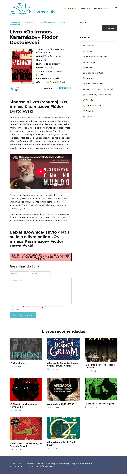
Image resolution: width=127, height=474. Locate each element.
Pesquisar (85, 22)
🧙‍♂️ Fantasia (88, 67)
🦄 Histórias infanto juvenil (95, 56)
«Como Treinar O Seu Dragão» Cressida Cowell (26, 444)
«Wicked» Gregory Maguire (99, 403)
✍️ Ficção (87, 51)
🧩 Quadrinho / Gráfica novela (97, 94)
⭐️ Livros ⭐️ (70, 9)
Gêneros (83, 9)
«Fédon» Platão (18, 363)
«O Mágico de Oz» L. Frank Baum (61, 443)
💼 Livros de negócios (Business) (98, 89)
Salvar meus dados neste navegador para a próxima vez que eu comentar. (38, 308)
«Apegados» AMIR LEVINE (60, 404)
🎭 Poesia (87, 116)
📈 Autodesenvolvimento (95, 84)
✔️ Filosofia (88, 100)
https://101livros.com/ (45, 466)
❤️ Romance (89, 45)
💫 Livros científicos (92, 105)
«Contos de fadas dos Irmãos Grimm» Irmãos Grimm (62, 364)
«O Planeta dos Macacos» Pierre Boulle (23, 405)
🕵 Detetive (88, 78)
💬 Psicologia (89, 62)
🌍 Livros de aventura (93, 73)
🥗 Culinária (88, 111)
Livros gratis (101, 9)
